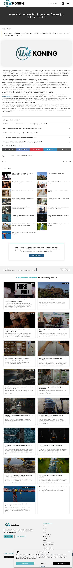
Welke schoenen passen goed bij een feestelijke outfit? (36, 133)
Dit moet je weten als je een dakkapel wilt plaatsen (53, 486)
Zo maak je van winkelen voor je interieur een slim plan (52, 330)
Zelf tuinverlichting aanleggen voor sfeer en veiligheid (51, 446)
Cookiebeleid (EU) (47, 534)
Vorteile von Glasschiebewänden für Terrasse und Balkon (18, 446)
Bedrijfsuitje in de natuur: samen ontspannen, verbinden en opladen (17, 330)
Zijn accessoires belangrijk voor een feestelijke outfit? (36, 137)
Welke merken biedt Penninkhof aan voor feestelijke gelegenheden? (36, 124)
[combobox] (55, 3)
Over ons (45, 525)
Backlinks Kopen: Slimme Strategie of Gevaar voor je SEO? (48, 544)
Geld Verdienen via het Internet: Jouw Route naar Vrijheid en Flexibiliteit (48, 549)
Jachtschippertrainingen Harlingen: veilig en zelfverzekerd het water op (51, 416)
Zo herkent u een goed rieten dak (56, 173)
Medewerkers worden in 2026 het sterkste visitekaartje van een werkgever (16, 300)
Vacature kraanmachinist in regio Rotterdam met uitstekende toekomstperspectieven (18, 476)
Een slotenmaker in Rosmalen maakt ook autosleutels (50, 359)
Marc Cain (30, 155)
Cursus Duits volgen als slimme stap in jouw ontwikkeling (51, 387)
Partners (45, 530)
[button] (69, 552)
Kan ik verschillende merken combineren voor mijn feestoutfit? (36, 142)
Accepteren (25, 563)
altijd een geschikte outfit (28, 86)
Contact (45, 532)
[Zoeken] (63, 3)
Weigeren (43, 563)
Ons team (45, 528)
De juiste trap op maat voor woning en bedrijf (23, 190)
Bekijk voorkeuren (61, 563)
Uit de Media (45, 538)
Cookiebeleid (42, 566)
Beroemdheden (46, 536)
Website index (46, 540)
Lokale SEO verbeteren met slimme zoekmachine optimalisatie (18, 416)
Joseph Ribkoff (6, 96)
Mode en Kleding (6, 29)
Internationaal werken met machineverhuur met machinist (18, 504)
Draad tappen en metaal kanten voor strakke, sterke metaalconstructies (19, 387)
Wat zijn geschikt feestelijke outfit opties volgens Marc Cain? (36, 128)
